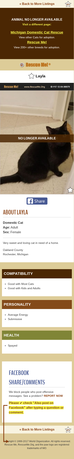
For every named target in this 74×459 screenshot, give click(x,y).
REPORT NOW (53, 395)
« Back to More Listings (37, 3)
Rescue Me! (37, 42)
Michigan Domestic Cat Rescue (37, 32)
